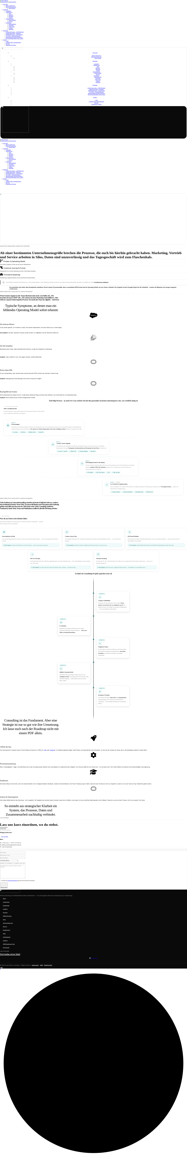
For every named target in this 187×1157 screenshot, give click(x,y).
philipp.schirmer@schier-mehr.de (11, 845)
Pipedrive (52, 750)
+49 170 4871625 (7, 847)
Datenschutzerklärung (12, 880)
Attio (45, 750)
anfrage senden (4, 887)
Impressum (35, 965)
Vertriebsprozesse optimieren (101, 282)
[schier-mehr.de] (4, 0)
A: (1, 843)
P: (0, 847)
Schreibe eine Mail (10, 954)
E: (1, 845)
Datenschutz (48, 965)
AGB (41, 965)
